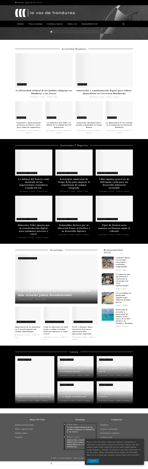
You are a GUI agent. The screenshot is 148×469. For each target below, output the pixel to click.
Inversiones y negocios (26, 173)
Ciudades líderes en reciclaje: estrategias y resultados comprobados (123, 262)
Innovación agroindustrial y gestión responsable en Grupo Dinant (89, 125)
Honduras (22, 84)
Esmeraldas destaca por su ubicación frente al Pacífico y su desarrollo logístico (74, 228)
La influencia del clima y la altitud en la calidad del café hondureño (59, 125)
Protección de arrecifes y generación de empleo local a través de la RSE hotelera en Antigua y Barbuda (124, 316)
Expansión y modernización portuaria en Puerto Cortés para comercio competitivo (29, 125)
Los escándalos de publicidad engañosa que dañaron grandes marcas (124, 297)
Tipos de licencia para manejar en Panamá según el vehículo (114, 228)
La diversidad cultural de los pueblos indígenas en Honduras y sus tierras (81, 429)
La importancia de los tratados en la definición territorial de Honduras (119, 125)
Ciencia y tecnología (27, 258)
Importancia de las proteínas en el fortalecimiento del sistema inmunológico (27, 329)
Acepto (93, 461)
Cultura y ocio (24, 359)
